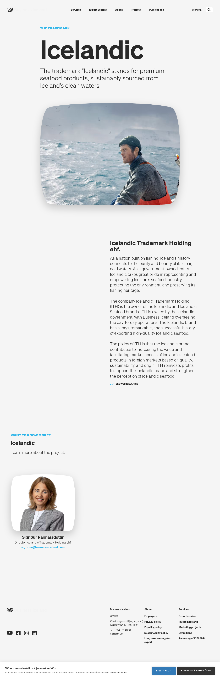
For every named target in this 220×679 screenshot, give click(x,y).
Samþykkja (163, 670)
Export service (187, 616)
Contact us (116, 633)
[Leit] (209, 9)
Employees (150, 616)
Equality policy (153, 627)
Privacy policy (152, 621)
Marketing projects (190, 627)
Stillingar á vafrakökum (196, 670)
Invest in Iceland (188, 621)
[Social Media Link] (10, 634)
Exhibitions (185, 633)
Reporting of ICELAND (192, 638)
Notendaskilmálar (118, 672)
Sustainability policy (156, 633)
